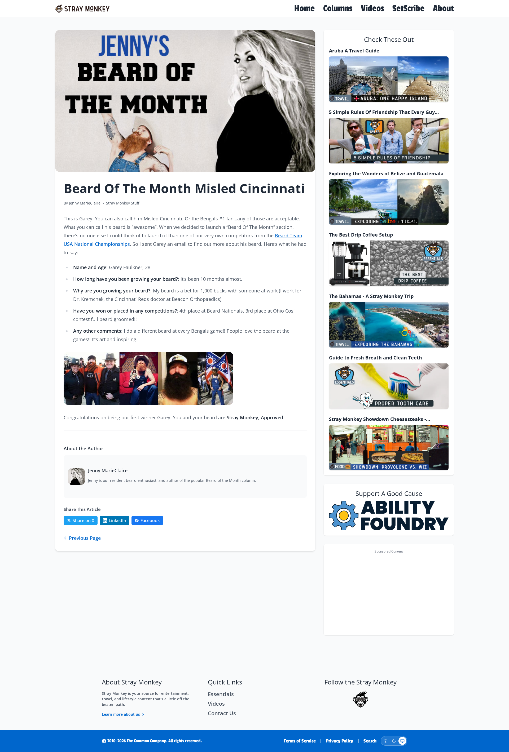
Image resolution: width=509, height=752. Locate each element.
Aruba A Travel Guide (354, 50)
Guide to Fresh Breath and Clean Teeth (375, 357)
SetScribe (408, 8)
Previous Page (85, 538)
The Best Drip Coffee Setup (361, 235)
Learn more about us (121, 714)
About (443, 8)
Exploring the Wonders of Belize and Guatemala (386, 173)
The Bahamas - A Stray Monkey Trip (371, 296)
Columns (337, 8)
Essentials (221, 694)
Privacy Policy (339, 741)
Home (304, 8)
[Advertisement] (389, 593)
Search (369, 741)
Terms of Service (300, 741)
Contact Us (222, 713)
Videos (372, 8)
